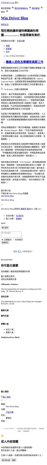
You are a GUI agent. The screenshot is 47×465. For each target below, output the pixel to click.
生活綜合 (20, 216)
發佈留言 (5, 242)
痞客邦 (23, 209)
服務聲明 (26, 431)
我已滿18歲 (6, 460)
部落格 (9, 49)
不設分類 (21, 41)
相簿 (8, 46)
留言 (29, 209)
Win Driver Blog (14, 18)
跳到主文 (5, 25)
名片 (8, 52)
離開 (13, 460)
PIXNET (11, 429)
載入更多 (5, 228)
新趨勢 (19, 219)
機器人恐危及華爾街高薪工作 (24, 62)
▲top (3, 223)
